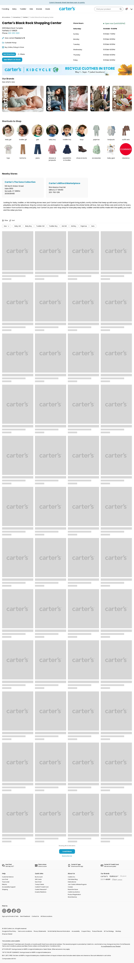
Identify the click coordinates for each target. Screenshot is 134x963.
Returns (4, 884)
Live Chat (5, 879)
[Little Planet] (123, 876)
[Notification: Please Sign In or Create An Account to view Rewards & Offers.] (126, 9)
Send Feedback (25, 916)
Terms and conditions (25, 931)
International (72, 882)
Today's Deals (39, 884)
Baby (14, 9)
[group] (23, 188)
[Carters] (104, 876)
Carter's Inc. (71, 877)
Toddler (23, 9)
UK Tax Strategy (109, 931)
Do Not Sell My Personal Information (59, 931)
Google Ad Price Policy (9, 931)
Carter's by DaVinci (74, 892)
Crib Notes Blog (73, 879)
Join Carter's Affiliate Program (77, 884)
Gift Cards (38, 879)
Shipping (5, 889)
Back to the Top (67, 856)
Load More (67, 851)
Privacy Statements (40, 931)
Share (22, 54)
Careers (70, 887)
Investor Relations (40, 892)
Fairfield (25, 17)
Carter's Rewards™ (41, 889)
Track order (5, 882)
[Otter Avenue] (117, 879)
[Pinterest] (19, 911)
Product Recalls (97, 931)
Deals (47, 9)
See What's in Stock (12, 59)
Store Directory (72, 897)
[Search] (120, 9)
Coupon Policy (86, 931)
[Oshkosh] (114, 876)
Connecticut (16, 17)
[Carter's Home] (67, 8)
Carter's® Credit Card (41, 887)
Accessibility (76, 931)
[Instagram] (4, 911)
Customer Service (7, 877)
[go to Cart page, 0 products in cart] (131, 9)
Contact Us (35, 916)
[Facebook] (14, 911)
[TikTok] (9, 911)
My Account (39, 877)
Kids (31, 9)
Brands (39, 9)
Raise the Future (73, 889)
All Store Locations (46, 916)
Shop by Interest (7, 934)
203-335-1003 (13, 33)
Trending (5, 9)
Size (5, 226)
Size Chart (38, 882)
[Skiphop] (105, 879)
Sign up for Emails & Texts (10, 916)
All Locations (6, 17)
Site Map (118, 931)
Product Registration (74, 894)
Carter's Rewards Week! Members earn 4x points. (67, 2)
